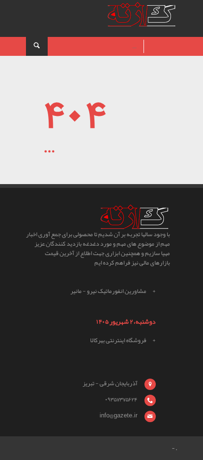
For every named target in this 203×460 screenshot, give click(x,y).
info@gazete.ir (118, 415)
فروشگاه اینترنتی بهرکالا (118, 340)
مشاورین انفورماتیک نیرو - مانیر (108, 291)
